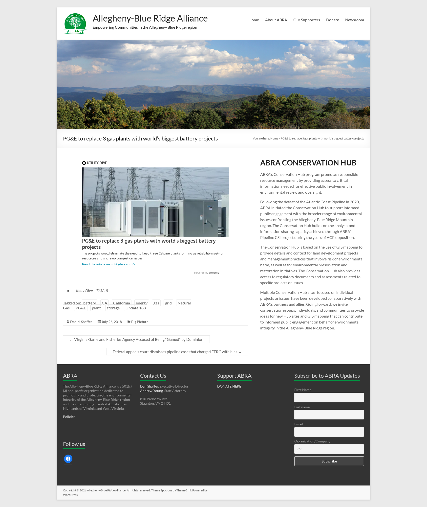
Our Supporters (306, 19)
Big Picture (139, 322)
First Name (302, 390)
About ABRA (276, 19)
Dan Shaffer (149, 386)
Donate (332, 19)
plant (96, 307)
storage (113, 307)
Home (254, 19)
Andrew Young (151, 391)
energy (142, 302)
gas (156, 302)
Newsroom (354, 19)
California (121, 302)
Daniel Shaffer (81, 322)
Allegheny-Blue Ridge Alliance (150, 18)
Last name (302, 407)
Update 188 (136, 307)
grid (168, 302)
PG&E (81, 307)
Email (298, 424)
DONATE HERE (229, 386)
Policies (69, 417)
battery (89, 302)
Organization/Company (312, 441)
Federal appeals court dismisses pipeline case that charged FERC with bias (177, 351)
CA (104, 302)
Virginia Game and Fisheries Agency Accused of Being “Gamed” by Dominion (136, 339)
